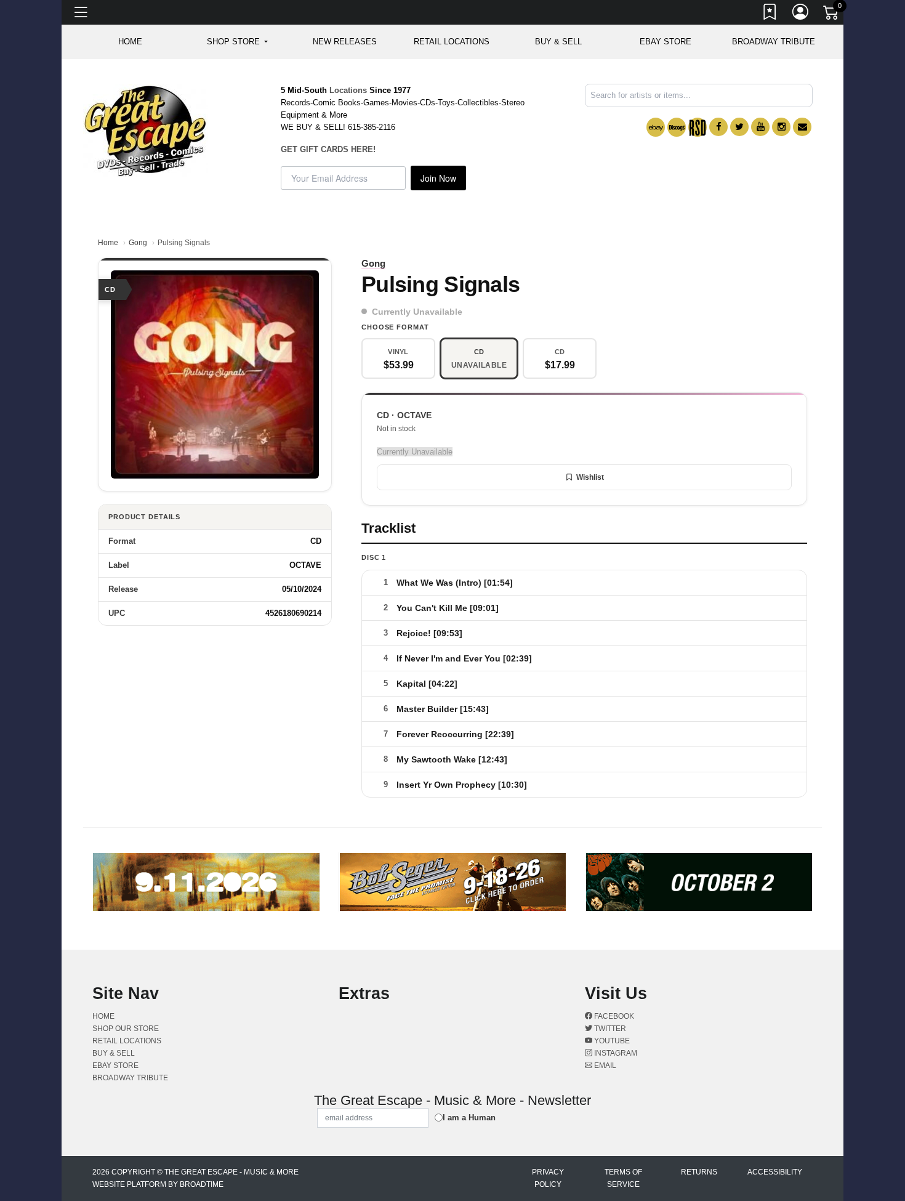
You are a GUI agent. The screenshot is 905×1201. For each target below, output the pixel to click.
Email (604, 1065)
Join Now (438, 178)
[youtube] (760, 126)
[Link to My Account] (801, 14)
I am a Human (469, 1117)
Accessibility (774, 1172)
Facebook (613, 1016)
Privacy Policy (548, 1178)
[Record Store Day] (697, 127)
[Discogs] (676, 127)
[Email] (802, 126)
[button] (237, 42)
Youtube (611, 1041)
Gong (138, 242)
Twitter (609, 1028)
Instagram (614, 1053)
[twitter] (739, 126)
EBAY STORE (665, 41)
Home (108, 242)
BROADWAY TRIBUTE (773, 41)
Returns (699, 1172)
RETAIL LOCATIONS (451, 41)
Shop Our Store (125, 1028)
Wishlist (590, 477)
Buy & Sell (558, 41)
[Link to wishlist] (770, 14)
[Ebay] (655, 127)
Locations (348, 90)
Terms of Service (623, 1178)
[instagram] (781, 126)
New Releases (345, 41)
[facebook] (718, 126)
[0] (831, 15)
